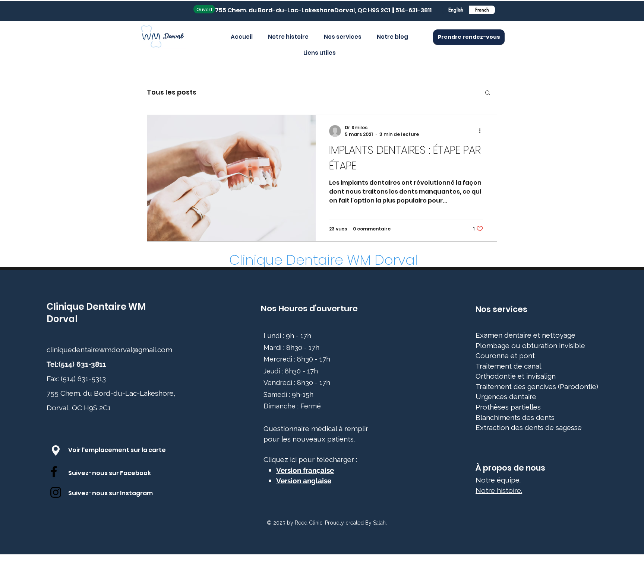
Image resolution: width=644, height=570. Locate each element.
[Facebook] (54, 471)
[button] (487, 93)
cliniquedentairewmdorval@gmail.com (109, 349)
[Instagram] (55, 492)
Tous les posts (171, 92)
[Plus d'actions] (482, 131)
